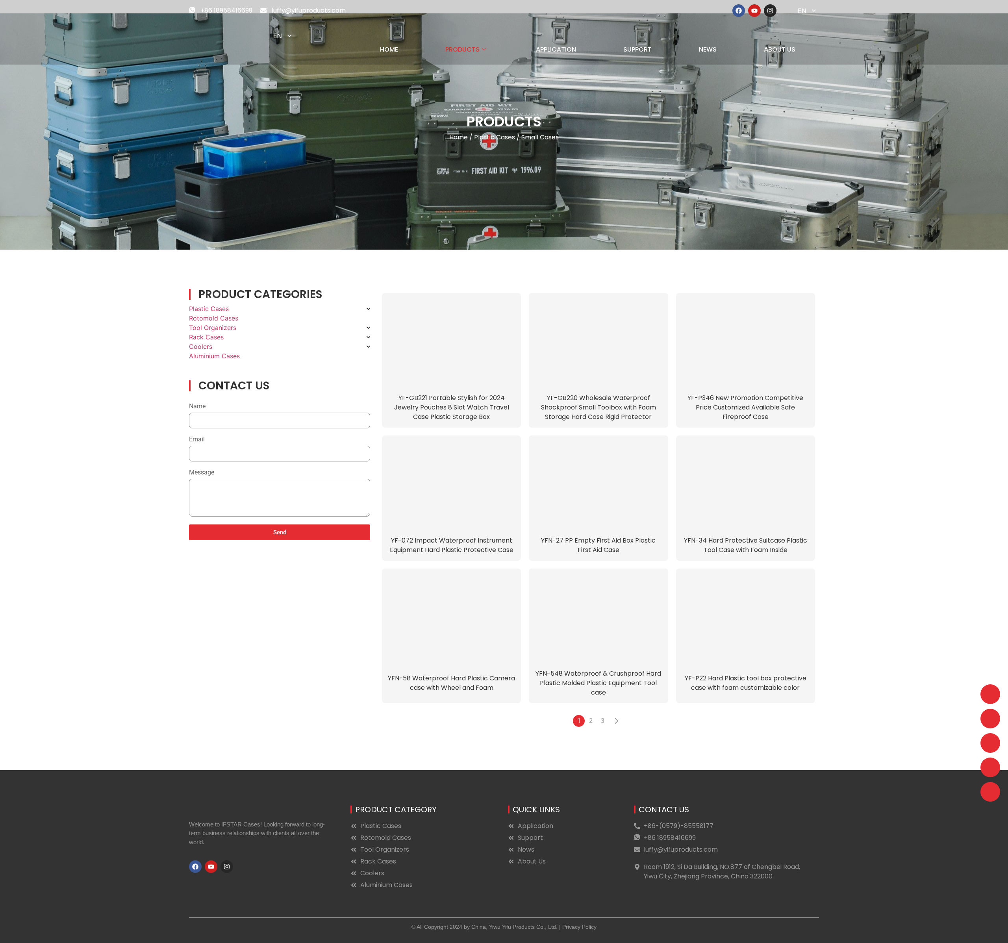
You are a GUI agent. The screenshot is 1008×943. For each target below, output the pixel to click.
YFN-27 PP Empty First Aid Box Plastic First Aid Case (598, 545)
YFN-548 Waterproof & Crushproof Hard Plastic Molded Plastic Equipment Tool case (598, 683)
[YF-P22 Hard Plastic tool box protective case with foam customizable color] (745, 616)
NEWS (708, 49)
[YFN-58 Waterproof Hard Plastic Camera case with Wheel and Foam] (451, 616)
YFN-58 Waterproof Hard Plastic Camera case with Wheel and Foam (451, 683)
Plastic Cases (494, 137)
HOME (389, 49)
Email (197, 439)
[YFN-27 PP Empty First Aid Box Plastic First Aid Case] (598, 482)
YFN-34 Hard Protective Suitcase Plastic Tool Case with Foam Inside (745, 545)
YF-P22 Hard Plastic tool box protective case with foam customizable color (745, 683)
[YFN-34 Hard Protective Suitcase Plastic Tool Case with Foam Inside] (745, 482)
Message (201, 472)
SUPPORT (637, 49)
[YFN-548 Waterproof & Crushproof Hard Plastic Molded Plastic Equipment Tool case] (598, 616)
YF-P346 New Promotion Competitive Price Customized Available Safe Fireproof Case (745, 407)
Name (197, 406)
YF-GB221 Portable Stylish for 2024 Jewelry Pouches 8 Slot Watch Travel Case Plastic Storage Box (451, 407)
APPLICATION (556, 49)
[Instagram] (770, 10)
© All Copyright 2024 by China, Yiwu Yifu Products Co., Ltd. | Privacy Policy (504, 927)
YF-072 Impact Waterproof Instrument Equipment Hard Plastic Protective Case (451, 545)
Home (458, 137)
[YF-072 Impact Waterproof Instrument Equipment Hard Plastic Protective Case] (451, 482)
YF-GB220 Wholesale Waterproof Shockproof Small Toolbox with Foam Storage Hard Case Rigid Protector (598, 407)
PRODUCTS (462, 49)
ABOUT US (779, 49)
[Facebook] (738, 10)
